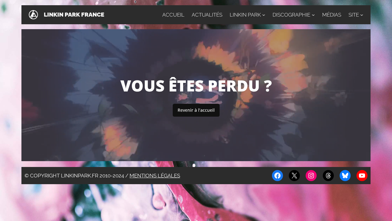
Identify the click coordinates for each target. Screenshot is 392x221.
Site (354, 15)
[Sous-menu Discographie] (313, 14)
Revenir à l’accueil (196, 110)
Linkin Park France (74, 14)
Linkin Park (245, 15)
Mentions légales (155, 176)
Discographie (291, 15)
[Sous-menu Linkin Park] (263, 14)
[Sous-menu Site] (361, 14)
